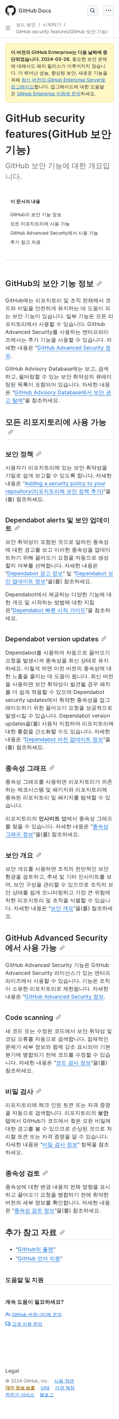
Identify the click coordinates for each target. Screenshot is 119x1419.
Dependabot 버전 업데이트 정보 (64, 739)
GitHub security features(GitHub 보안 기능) (62, 31)
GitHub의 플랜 (35, 1249)
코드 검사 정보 (73, 1062)
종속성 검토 (22, 1173)
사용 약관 (64, 1381)
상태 (45, 1387)
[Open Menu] (108, 10)
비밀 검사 (19, 1091)
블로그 (47, 1394)
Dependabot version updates (52, 639)
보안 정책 (19, 454)
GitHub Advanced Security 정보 (64, 996)
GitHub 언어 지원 (39, 1258)
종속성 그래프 (26, 768)
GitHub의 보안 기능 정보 (49, 283)
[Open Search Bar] (92, 10)
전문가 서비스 (19, 1394)
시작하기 (52, 24)
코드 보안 (26, 24)
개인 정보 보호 (20, 1387)
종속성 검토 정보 (34, 1210)
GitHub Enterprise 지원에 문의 (49, 93)
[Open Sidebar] (8, 28)
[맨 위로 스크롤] (104, 1404)
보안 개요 (19, 855)
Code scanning (29, 1017)
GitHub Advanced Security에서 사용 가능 (56, 942)
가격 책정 (65, 1387)
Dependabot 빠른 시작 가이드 (49, 610)
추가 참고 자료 (31, 1232)
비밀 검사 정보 (59, 1144)
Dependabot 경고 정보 (35, 573)
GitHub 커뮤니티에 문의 (37, 1314)
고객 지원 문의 (27, 1324)
